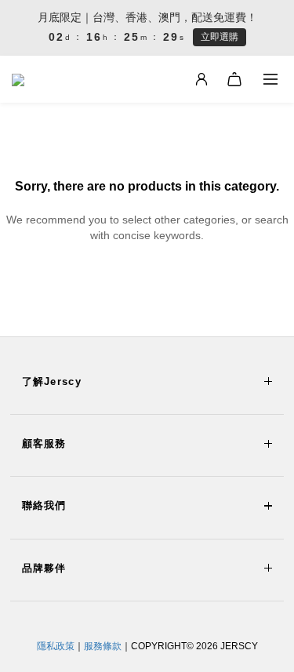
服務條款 (103, 646)
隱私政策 (55, 646)
